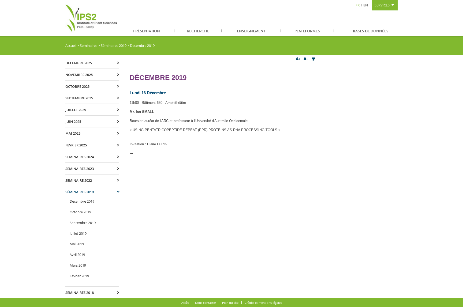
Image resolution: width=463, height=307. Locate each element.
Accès (185, 302)
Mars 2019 (78, 265)
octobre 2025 (77, 86)
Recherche (198, 31)
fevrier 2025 (76, 145)
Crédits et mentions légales (263, 302)
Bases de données (371, 31)
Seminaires (88, 45)
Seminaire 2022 (78, 180)
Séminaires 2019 (113, 45)
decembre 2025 (78, 62)
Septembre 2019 (83, 222)
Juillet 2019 (78, 233)
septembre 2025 (79, 98)
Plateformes (307, 31)
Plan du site (230, 302)
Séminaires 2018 (79, 292)
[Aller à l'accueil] (92, 18)
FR (358, 5)
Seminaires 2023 (79, 168)
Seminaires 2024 (79, 156)
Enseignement (251, 31)
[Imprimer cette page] (313, 59)
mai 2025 (72, 133)
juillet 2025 (75, 109)
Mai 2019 (77, 243)
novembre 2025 (79, 74)
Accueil (70, 45)
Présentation (146, 31)
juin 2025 (73, 121)
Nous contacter (205, 302)
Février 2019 (79, 276)
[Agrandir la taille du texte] (298, 59)
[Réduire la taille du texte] (305, 59)
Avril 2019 (77, 254)
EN (365, 5)
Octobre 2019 (80, 212)
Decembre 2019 (82, 201)
